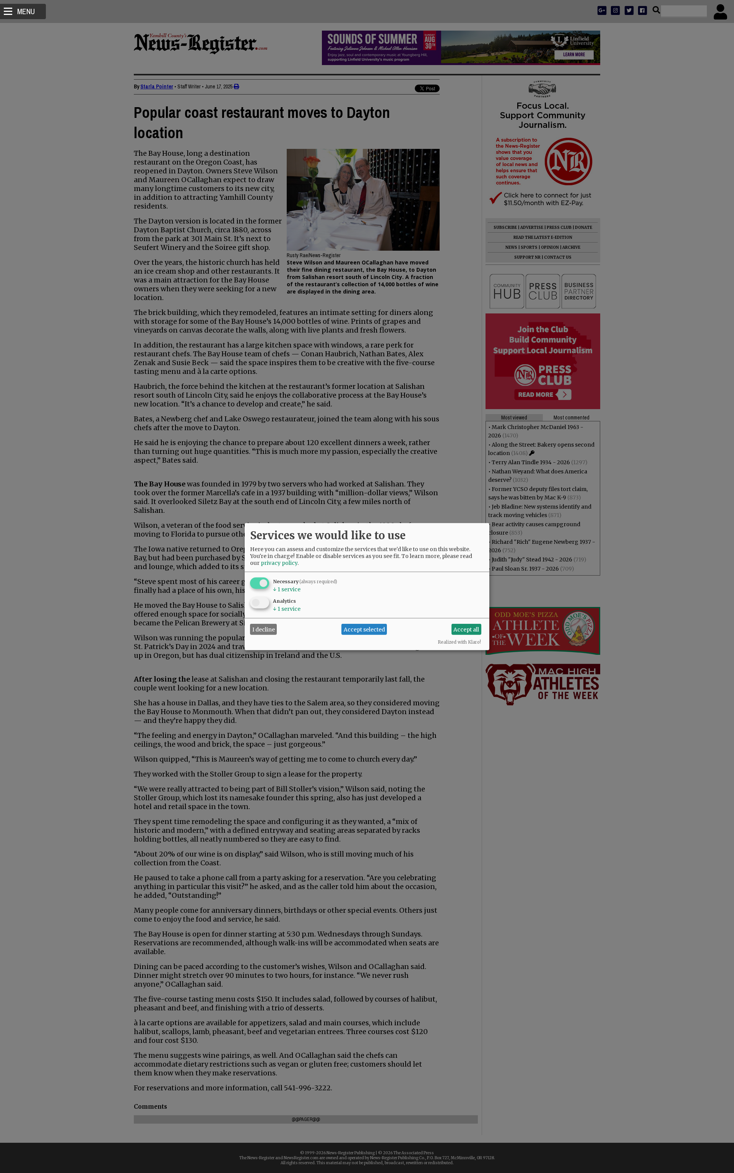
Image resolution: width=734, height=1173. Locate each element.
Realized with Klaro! (459, 642)
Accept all (466, 629)
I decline (263, 629)
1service (286, 589)
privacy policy (279, 563)
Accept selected (364, 629)
